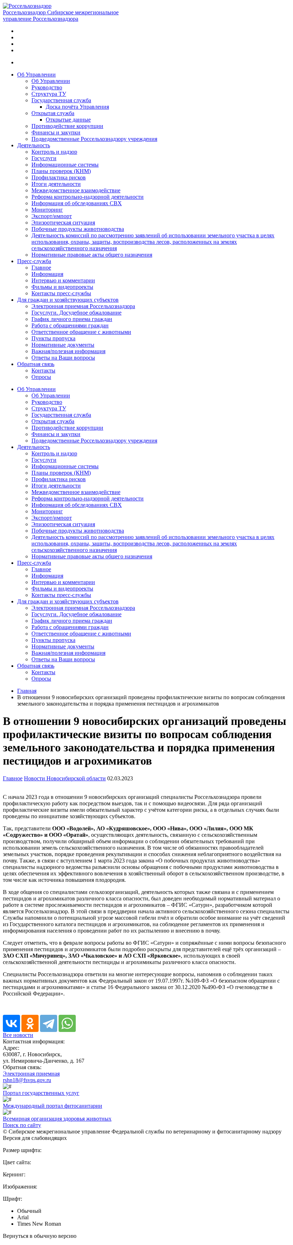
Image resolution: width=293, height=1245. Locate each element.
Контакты (43, 370)
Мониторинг (47, 210)
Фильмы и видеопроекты (62, 287)
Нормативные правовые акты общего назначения (91, 255)
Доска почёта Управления (77, 107)
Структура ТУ (48, 94)
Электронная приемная (31, 1074)
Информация (47, 274)
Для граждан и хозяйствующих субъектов (68, 300)
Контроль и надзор (54, 152)
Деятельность (33, 145)
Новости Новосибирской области (65, 778)
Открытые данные (68, 120)
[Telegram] (48, 1023)
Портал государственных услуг (41, 1093)
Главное (41, 268)
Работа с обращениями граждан (70, 325)
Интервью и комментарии (63, 280)
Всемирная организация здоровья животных (57, 1119)
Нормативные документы (62, 345)
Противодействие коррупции (67, 126)
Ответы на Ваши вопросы (63, 358)
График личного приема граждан (71, 319)
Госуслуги (43, 158)
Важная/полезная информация (68, 351)
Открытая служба (52, 113)
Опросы (41, 377)
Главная (26, 691)
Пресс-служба (34, 261)
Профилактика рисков (58, 177)
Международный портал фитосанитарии (52, 1106)
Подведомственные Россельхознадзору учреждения (94, 139)
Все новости (18, 1035)
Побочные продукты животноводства (77, 229)
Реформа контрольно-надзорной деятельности (87, 197)
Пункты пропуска (53, 338)
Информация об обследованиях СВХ (76, 203)
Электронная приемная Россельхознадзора (83, 306)
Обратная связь (35, 364)
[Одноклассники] (30, 1023)
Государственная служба (61, 100)
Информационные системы (65, 165)
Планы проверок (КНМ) (61, 171)
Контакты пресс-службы (61, 293)
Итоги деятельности (56, 184)
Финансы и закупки (55, 132)
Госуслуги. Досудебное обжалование (76, 313)
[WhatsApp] (67, 1023)
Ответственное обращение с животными (81, 332)
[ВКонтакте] (11, 1023)
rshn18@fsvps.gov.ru (27, 1080)
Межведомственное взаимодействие (75, 190)
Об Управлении (36, 74)
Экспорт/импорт (51, 216)
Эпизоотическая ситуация (63, 222)
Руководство (46, 87)
